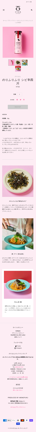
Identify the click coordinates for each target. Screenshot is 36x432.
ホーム (5, 20)
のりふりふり (21, 20)
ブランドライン (12, 20)
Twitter (19, 346)
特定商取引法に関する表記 (18, 335)
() (29, 2)
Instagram (19, 348)
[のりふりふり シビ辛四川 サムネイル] (11, 63)
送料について (18, 337)
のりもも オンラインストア (19, 428)
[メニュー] (4, 10)
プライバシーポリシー (18, 333)
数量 (15, 94)
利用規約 (18, 331)
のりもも (18, 76)
